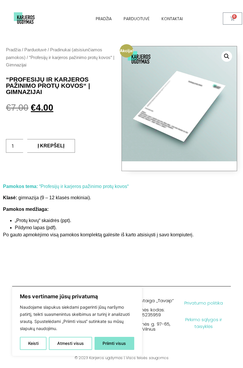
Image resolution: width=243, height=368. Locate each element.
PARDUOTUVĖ (137, 19)
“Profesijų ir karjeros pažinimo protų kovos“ (66, 186)
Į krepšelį (51, 145)
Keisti (33, 343)
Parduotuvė (35, 49)
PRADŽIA (104, 19)
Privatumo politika (203, 303)
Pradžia (13, 49)
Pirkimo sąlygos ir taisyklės (203, 322)
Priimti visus (114, 343)
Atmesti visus (70, 343)
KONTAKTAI (172, 19)
